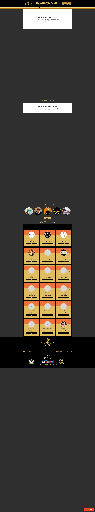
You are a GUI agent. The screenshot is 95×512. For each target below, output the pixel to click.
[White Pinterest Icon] (49, 356)
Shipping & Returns (58, 351)
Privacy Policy (66, 351)
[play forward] (71, 211)
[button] (70, 4)
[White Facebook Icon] (45, 356)
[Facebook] (65, 4)
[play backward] (24, 211)
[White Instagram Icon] (47, 356)
